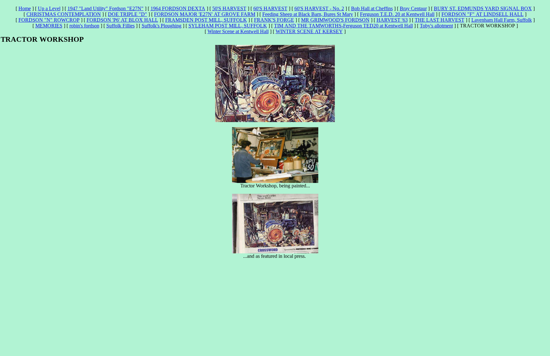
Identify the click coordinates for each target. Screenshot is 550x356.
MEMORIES (48, 25)
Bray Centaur (413, 8)
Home (24, 8)
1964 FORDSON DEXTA (178, 8)
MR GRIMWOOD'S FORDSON (335, 20)
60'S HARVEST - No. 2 (319, 8)
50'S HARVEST (229, 8)
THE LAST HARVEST (439, 20)
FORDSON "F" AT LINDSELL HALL (482, 14)
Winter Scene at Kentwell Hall (238, 31)
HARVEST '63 (392, 20)
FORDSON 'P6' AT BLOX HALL (122, 20)
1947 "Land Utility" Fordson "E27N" (105, 8)
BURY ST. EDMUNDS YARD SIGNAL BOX (483, 8)
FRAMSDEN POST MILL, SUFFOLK (206, 20)
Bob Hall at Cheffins (372, 8)
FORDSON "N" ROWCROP (49, 20)
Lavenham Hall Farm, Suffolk (501, 20)
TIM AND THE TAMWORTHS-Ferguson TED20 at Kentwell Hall (343, 25)
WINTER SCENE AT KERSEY (309, 31)
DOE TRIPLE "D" (127, 14)
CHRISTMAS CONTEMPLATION (63, 14)
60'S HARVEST (270, 8)
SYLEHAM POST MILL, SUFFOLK (227, 25)
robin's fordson (84, 25)
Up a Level (49, 8)
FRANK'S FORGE (274, 20)
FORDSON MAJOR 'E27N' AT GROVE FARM (204, 14)
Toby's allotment (436, 25)
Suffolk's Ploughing (161, 25)
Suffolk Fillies (120, 25)
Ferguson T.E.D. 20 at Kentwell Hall (397, 14)
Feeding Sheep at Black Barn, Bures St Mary (307, 14)
